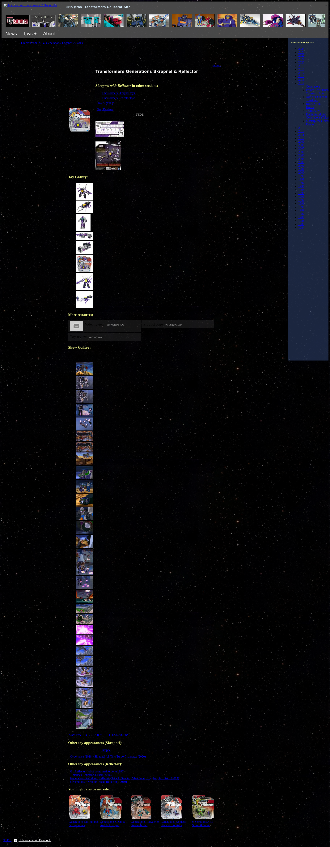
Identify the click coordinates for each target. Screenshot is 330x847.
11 (108, 735)
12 (113, 735)
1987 (301, 213)
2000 (301, 172)
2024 (301, 48)
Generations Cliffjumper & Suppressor (83, 823)
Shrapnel (106, 750)
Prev (78, 735)
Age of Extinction (317, 96)
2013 (301, 127)
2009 (301, 141)
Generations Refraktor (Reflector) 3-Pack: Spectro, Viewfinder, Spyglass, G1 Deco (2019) (124, 778)
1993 (301, 196)
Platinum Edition (316, 114)
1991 (301, 203)
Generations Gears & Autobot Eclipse (112, 823)
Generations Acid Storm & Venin (202, 823)
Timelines (312, 100)
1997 (301, 182)
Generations (313, 86)
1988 (301, 217)
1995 (301, 189)
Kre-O (310, 107)
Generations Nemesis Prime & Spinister (173, 823)
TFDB (140, 114)
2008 (301, 145)
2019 (301, 65)
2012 (301, 131)
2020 (301, 62)
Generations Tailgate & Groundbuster (145, 823)
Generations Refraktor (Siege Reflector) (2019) (98, 781)
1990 (301, 207)
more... (217, 65)
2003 (301, 162)
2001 (301, 169)
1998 (301, 179)
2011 (301, 134)
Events (310, 124)
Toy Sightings (105, 103)
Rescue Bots (313, 103)
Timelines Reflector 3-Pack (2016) (91, 774)
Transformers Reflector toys (118, 98)
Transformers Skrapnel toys (118, 93)
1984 (301, 227)
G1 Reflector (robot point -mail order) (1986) (97, 771)
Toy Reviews (105, 109)
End (125, 735)
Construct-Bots (315, 93)
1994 (301, 193)
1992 (301, 200)
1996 (301, 186)
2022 (301, 55)
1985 (301, 224)
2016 (301, 76)
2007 (301, 148)
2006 (301, 151)
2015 (301, 79)
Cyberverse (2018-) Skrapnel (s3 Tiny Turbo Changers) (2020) (108, 756)
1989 (301, 210)
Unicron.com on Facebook (35, 840)
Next (119, 735)
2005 (301, 155)
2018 (301, 69)
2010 (301, 138)
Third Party (313, 110)
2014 (301, 83)
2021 (301, 59)
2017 (301, 72)
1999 (301, 176)
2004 (301, 158)
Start (71, 735)
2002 (301, 165)
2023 (301, 52)
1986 (301, 220)
